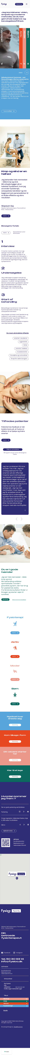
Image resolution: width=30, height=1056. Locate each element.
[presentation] (16, 519)
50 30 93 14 (15, 959)
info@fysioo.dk (11, 961)
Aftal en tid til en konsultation (19, 599)
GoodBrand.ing (18, 1027)
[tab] (9, 46)
